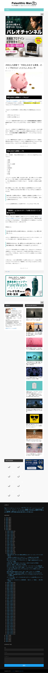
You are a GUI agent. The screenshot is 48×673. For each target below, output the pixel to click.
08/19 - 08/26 (10, 586)
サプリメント (26, 508)
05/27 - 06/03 (10, 604)
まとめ (20, 510)
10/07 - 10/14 (10, 548)
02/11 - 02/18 (10, 626)
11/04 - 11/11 (10, 542)
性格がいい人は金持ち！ (28, 101)
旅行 (32, 512)
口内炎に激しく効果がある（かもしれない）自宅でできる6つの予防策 (22, 563)
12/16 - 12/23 (10, 534)
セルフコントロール (37, 508)
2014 (7, 639)
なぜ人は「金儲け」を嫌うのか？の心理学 (16, 564)
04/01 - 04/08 (10, 616)
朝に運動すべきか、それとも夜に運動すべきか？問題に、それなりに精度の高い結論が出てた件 (34, 334)
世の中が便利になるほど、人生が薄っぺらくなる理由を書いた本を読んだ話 (34, 349)
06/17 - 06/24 (10, 600)
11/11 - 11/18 (10, 541)
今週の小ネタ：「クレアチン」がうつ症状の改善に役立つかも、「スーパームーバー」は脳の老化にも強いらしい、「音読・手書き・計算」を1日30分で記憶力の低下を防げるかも (34, 394)
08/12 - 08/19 (10, 588)
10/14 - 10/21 (10, 547)
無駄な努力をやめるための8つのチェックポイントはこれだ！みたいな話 (34, 440)
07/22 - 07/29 (10, 592)
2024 (7, 520)
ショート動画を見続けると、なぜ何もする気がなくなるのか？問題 (34, 378)
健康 (37, 510)
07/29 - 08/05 (10, 591)
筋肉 (32, 510)
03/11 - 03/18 (10, 620)
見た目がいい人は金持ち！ (13, 101)
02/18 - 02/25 (10, 625)
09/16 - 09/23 (10, 553)
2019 (7, 528)
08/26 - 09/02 (10, 585)
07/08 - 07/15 (10, 595)
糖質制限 (19, 512)
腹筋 (26, 512)
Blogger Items (21, 671)
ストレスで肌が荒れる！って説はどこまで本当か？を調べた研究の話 (34, 454)
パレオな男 (13, 671)
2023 (7, 522)
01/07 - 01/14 (10, 633)
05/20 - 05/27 (10, 606)
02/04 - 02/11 (10, 628)
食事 (8, 512)
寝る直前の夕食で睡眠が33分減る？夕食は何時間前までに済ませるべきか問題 (34, 410)
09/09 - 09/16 (10, 582)
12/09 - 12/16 (10, 535)
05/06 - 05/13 (10, 609)
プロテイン (15, 510)
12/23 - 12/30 (10, 532)
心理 (12, 512)
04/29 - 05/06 (10, 610)
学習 (30, 510)
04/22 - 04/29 (10, 611)
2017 (7, 635)
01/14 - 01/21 (10, 632)
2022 (7, 523)
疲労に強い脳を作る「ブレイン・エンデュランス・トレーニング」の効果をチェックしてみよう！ (34, 426)
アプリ (8, 508)
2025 (7, 519)
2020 (7, 526)
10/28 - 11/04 (10, 544)
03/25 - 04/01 (10, 617)
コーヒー (19, 508)
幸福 (8, 271)
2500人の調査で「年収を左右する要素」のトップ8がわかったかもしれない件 (24, 573)
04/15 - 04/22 (10, 613)
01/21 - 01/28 (10, 631)
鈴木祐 (14, 308)
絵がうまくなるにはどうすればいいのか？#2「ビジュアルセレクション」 (23, 558)
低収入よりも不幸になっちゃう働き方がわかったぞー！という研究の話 (34, 319)
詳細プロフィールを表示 (11, 328)
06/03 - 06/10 (10, 603)
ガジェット (13, 508)
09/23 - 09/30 (10, 551)
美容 (23, 512)
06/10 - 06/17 (10, 601)
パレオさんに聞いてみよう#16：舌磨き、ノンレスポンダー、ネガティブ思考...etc (25, 567)
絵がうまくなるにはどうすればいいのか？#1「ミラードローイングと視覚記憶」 (25, 565)
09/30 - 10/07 (10, 550)
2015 (7, 638)
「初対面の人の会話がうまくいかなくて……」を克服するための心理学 (23, 557)
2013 (7, 641)
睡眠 (15, 512)
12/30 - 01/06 (10, 531)
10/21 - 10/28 (10, 545)
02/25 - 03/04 (10, 623)
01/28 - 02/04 (10, 629)
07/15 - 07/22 (10, 594)
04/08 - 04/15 (10, 614)
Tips (5, 508)
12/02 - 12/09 (10, 537)
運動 (27, 510)
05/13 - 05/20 (10, 607)
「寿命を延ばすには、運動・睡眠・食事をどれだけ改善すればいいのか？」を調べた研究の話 (34, 363)
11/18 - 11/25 (10, 540)
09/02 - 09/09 (10, 584)
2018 (7, 529)
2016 (7, 636)
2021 (7, 525)
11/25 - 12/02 (10, 538)
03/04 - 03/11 (10, 622)
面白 (30, 512)
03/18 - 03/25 (10, 619)
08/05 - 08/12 (10, 589)
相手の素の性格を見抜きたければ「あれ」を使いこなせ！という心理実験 (23, 571)
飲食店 (23, 510)
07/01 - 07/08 (10, 597)
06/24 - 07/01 (10, 598)
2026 (7, 518)
